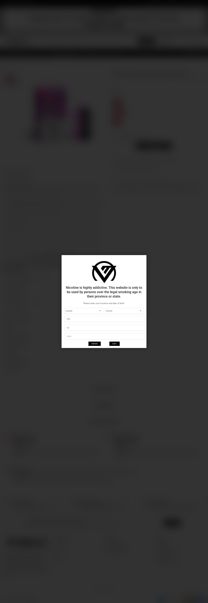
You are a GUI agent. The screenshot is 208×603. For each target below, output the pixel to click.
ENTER (95, 344)
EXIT (114, 344)
